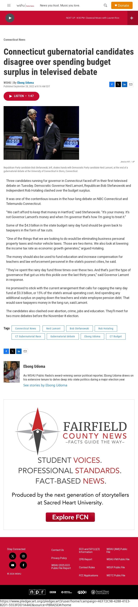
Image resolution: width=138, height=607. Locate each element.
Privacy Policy (59, 558)
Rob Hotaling (105, 328)
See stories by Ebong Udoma (45, 385)
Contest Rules (87, 567)
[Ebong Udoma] (12, 372)
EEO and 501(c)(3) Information (89, 550)
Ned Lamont (53, 328)
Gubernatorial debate (62, 336)
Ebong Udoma (25, 82)
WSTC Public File (116, 575)
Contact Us (57, 550)
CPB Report (85, 559)
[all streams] (132, 18)
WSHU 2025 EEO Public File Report (61, 567)
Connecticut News (14, 39)
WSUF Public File (116, 567)
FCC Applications (88, 575)
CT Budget (116, 336)
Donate (123, 5)
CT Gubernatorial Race (28, 336)
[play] (10, 18)
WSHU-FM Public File (118, 559)
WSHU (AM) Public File (117, 550)
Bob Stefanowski (79, 328)
